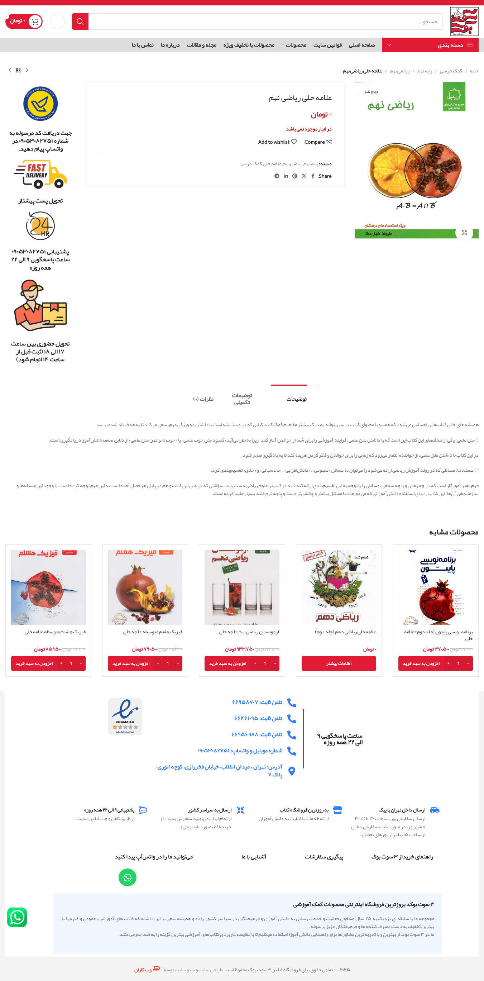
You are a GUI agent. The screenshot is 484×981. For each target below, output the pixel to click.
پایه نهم (424, 71)
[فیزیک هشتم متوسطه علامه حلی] (48, 587)
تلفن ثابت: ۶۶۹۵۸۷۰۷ (257, 702)
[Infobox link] (40, 119)
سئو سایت (185, 970)
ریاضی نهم (399, 71)
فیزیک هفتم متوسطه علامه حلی (152, 632)
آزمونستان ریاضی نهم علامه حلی (249, 632)
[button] (435, 663)
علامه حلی (272, 163)
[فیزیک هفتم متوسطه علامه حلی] (145, 587)
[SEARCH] (80, 21)
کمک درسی (451, 71)
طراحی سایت (210, 970)
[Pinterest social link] (294, 176)
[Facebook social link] (313, 176)
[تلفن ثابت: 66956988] (291, 734)
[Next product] (9, 70)
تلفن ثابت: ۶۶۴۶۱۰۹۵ (258, 718)
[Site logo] (464, 23)
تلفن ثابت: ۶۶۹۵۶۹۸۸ (256, 734)
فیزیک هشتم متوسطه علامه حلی (55, 632)
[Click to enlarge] (464, 233)
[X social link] (304, 176)
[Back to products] (18, 70)
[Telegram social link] (277, 176)
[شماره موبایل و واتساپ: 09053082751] (291, 751)
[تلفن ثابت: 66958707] (291, 702)
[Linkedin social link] (286, 176)
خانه (474, 71)
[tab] (289, 395)
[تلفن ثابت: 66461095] (291, 718)
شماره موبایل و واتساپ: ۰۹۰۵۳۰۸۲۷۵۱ (239, 750)
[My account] (57, 21)
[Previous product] (27, 70)
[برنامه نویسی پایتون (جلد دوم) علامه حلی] (435, 587)
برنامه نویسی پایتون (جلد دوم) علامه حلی (438, 635)
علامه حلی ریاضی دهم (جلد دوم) (345, 632)
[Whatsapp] (127, 877)
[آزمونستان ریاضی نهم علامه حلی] (242, 587)
